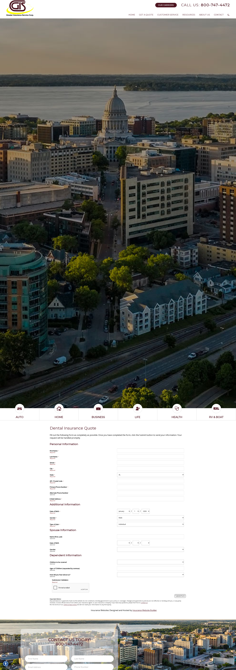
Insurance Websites (100, 610)
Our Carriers (166, 5)
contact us (144, 603)
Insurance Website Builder (145, 610)
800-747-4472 (205, 5)
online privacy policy (70, 605)
